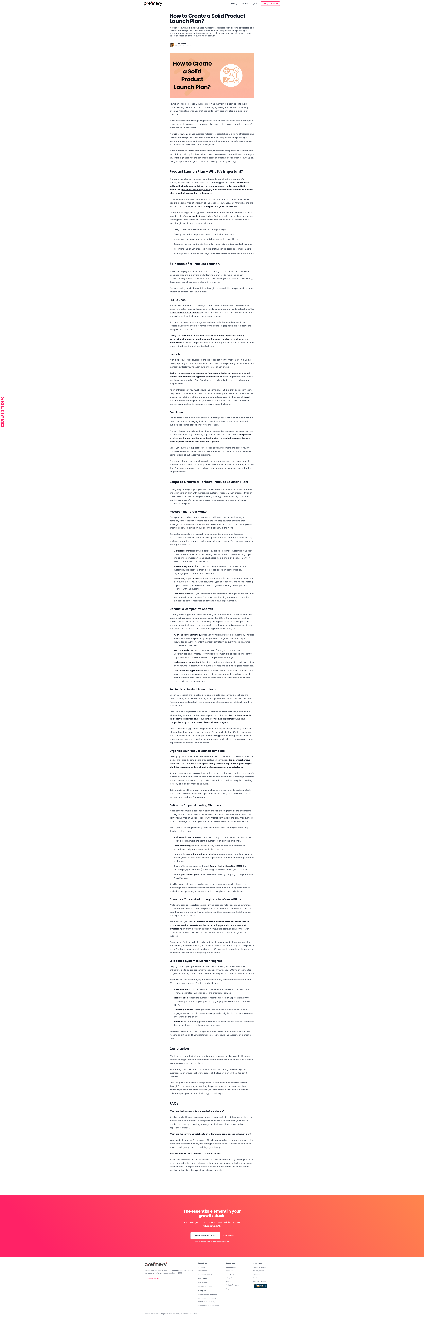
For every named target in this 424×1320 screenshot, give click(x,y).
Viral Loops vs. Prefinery (207, 1298)
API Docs (229, 1281)
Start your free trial (270, 3)
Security (256, 1274)
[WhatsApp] (2, 416)
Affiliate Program (232, 1285)
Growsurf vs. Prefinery (206, 1302)
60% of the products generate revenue (217, 206)
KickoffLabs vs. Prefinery (207, 1295)
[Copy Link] (2, 421)
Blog (227, 1288)
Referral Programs (205, 1286)
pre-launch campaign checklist (185, 312)
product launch (179, 134)
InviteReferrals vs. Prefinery (208, 1305)
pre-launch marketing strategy (196, 189)
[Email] (2, 412)
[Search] (226, 3)
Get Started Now (153, 1278)
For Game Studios (205, 1274)
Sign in (254, 3)
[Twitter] (2, 403)
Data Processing (259, 1281)
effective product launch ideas (198, 216)
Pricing (234, 3)
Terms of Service (259, 1267)
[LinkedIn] (2, 407)
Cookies (256, 1278)
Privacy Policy (258, 1271)
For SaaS (201, 1267)
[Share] (2, 425)
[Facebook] (2, 398)
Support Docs (231, 1267)
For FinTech (202, 1271)
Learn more (228, 1235)
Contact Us (230, 1274)
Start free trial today (205, 1235)
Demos (245, 3)
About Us (229, 1271)
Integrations (230, 1278)
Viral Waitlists (203, 1283)
